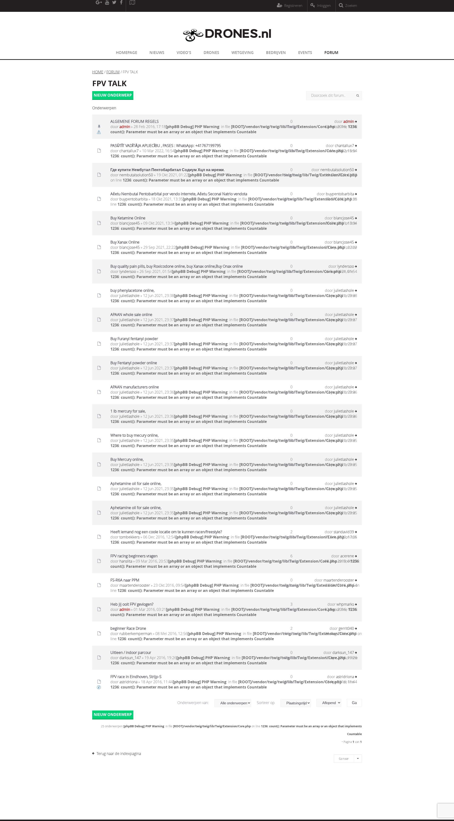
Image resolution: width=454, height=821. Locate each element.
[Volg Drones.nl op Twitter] (114, 6)
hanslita (125, 561)
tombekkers (129, 537)
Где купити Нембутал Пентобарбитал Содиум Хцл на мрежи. (167, 169)
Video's (184, 52)
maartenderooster (134, 585)
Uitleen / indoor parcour (130, 652)
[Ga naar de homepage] (227, 44)
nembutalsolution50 (136, 175)
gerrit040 (346, 628)
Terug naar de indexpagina (118, 753)
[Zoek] (358, 95)
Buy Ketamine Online (127, 218)
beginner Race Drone (128, 628)
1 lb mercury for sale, (128, 411)
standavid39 (344, 531)
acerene (347, 556)
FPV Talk (109, 83)
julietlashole (129, 295)
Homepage (126, 52)
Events (305, 52)
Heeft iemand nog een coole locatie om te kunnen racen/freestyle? (166, 531)
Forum (331, 52)
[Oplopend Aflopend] (331, 703)
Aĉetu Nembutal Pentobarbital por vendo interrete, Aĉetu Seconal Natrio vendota (178, 193)
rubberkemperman (135, 633)
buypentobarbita (133, 199)
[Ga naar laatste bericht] (356, 122)
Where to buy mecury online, (134, 435)
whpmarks (345, 604)
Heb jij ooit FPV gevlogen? (131, 604)
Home (97, 72)
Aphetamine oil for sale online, (135, 483)
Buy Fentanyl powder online (133, 362)
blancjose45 (129, 223)
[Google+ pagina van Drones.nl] (98, 6)
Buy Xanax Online (125, 242)
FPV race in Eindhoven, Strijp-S (136, 676)
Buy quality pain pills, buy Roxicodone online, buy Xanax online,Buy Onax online (176, 266)
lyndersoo (127, 271)
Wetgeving (242, 52)
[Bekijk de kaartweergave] (132, 6)
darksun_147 (130, 657)
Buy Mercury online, (127, 459)
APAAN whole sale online (131, 314)
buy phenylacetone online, (132, 290)
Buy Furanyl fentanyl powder (134, 338)
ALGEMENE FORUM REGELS (134, 121)
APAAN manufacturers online (134, 387)
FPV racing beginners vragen (133, 556)
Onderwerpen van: (193, 702)
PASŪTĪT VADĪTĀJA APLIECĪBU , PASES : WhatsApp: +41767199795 (165, 145)
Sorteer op (266, 702)
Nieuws (156, 52)
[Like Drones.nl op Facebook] (121, 6)
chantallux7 (129, 150)
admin (124, 126)
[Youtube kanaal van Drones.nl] (106, 6)
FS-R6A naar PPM (124, 580)
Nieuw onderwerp (113, 95)
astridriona (128, 681)
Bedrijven (276, 52)
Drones (211, 52)
